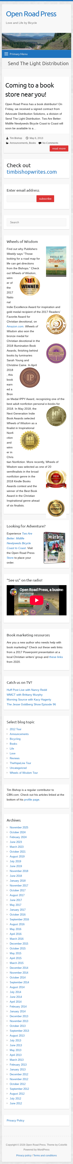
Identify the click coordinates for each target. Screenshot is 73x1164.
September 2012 (19, 1088)
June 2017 (16, 900)
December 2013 (19, 1016)
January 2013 (18, 1069)
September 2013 (19, 1030)
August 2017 (17, 895)
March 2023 (17, 846)
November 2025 (19, 827)
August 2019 (17, 856)
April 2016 (15, 933)
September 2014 (19, 982)
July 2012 (15, 1098)
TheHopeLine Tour (20, 763)
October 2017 (18, 890)
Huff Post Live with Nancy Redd (27, 689)
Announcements (19, 143)
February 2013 (18, 1064)
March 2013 (17, 1059)
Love (12, 753)
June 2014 (16, 996)
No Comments (50, 143)
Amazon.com (15, 326)
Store (10, 557)
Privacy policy (23, 1155)
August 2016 (17, 924)
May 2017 (15, 904)
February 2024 (18, 837)
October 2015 (18, 948)
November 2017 (19, 885)
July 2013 (15, 1040)
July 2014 (15, 992)
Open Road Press (31, 13)
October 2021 (18, 851)
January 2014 (18, 1011)
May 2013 (15, 1050)
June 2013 (16, 1045)
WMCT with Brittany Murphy (25, 694)
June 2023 (16, 842)
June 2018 (16, 875)
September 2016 (19, 919)
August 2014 (17, 987)
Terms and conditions (45, 1155)
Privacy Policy (15, 1120)
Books (32, 143)
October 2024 (18, 832)
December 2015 (19, 943)
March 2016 (17, 938)
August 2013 (17, 1035)
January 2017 (18, 909)
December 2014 (19, 967)
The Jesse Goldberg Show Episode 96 (31, 704)
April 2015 (15, 958)
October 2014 (18, 977)
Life (12, 748)
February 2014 (18, 1006)
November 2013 (19, 1021)
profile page (31, 799)
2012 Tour (15, 729)
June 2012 (16, 1103)
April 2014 (15, 1001)
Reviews (15, 758)
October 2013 (18, 1025)
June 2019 (16, 866)
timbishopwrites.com (32, 172)
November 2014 (19, 972)
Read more (59, 148)
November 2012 (19, 1079)
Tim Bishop (16, 138)
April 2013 (15, 1054)
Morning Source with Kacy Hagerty (29, 699)
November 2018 (19, 871)
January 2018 (18, 880)
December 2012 (19, 1074)
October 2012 (18, 1084)
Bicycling (15, 738)
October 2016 (18, 914)
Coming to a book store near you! (29, 89)
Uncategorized (18, 767)
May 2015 (15, 953)
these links (56, 657)
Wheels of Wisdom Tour (24, 772)
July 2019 (15, 861)
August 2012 (17, 1093)
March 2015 (17, 963)
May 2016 (15, 929)
